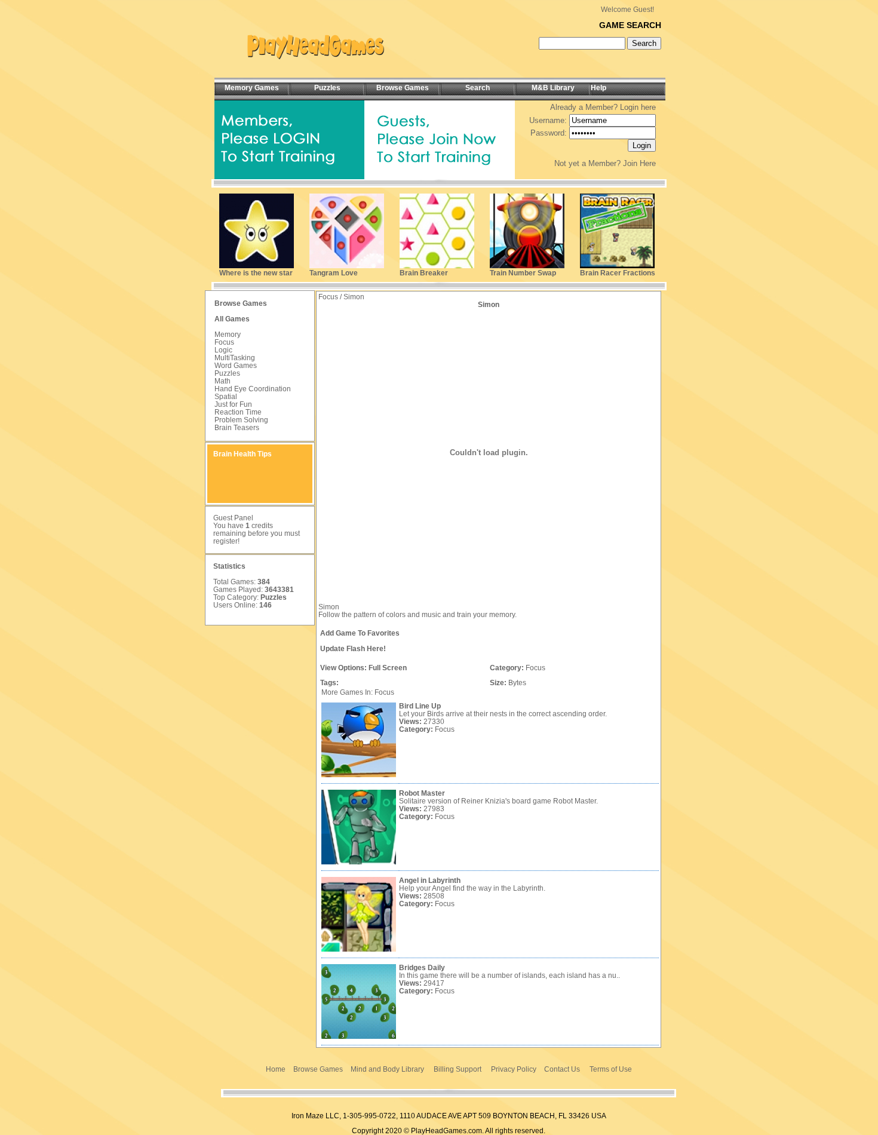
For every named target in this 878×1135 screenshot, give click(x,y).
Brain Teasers (236, 428)
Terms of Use (611, 1069)
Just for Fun (233, 404)
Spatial (225, 396)
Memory (227, 334)
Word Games (235, 365)
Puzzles (227, 373)
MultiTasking (234, 358)
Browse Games (318, 1069)
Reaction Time (238, 412)
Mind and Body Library (387, 1069)
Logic (223, 350)
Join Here (639, 163)
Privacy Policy (513, 1069)
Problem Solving (241, 420)
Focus (224, 342)
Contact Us (562, 1069)
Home (275, 1069)
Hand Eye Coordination (252, 389)
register (225, 541)
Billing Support (457, 1069)
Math (222, 381)
